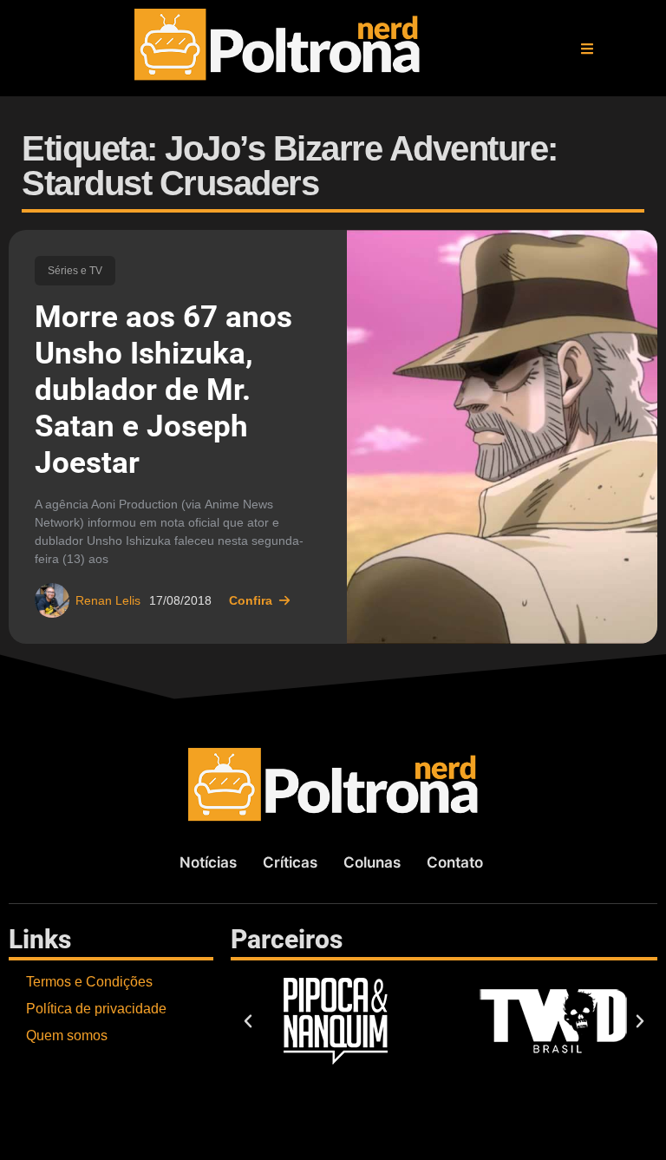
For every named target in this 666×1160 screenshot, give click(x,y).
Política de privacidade (96, 1008)
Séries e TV (75, 271)
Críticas (290, 862)
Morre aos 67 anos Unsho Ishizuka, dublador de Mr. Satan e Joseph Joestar (163, 390)
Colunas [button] (372, 862)
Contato (455, 862)
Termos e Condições (89, 981)
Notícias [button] (208, 862)
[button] (587, 49)
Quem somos (67, 1035)
